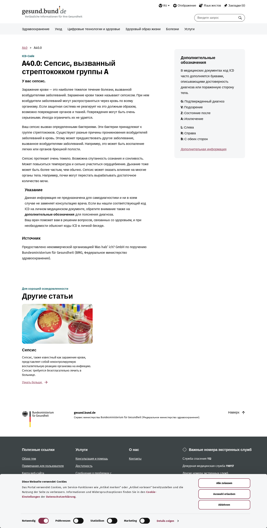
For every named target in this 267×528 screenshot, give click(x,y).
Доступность (84, 466)
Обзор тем (29, 458)
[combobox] (215, 18)
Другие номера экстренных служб (205, 473)
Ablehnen (224, 504)
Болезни (172, 29)
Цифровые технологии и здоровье (94, 29)
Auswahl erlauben (224, 494)
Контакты (135, 458)
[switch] (78, 521)
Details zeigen (165, 521)
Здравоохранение (35, 29)
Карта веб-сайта (33, 473)
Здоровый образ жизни (143, 29)
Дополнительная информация (203, 149)
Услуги (189, 29)
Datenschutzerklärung (61, 496)
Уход (58, 29)
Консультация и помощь (92, 458)
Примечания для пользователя (43, 466)
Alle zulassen (224, 483)
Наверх (234, 412)
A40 (24, 48)
